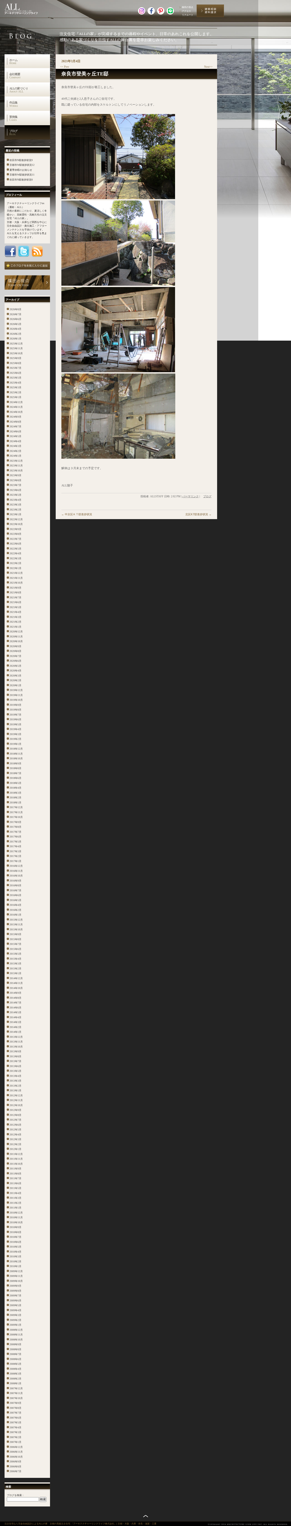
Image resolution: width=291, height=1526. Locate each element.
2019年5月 (15, 724)
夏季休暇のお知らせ (21, 169)
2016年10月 (16, 875)
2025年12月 (16, 343)
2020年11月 (16, 636)
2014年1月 (15, 1032)
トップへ (146, 1516)
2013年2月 (15, 1085)
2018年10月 (16, 758)
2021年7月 (15, 597)
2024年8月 (15, 421)
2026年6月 (15, 319)
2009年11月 (16, 1276)
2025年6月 (15, 373)
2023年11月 (16, 465)
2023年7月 (15, 485)
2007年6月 (15, 1417)
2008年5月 (15, 1363)
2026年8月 (15, 309)
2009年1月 (15, 1324)
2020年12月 (16, 631)
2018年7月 (15, 773)
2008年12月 (16, 1329)
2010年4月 (15, 1251)
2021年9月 (15, 587)
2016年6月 (15, 895)
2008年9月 (15, 1344)
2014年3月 (15, 1022)
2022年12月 (16, 519)
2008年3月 (15, 1373)
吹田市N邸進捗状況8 (21, 179)
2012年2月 (15, 1144)
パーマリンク (190, 496)
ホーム (13, 61)
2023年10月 (16, 470)
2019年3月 (15, 734)
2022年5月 (15, 548)
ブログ (13, 132)
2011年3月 (15, 1198)
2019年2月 (15, 739)
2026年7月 (15, 314)
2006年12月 (16, 1447)
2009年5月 (15, 1305)
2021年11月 (16, 578)
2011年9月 (15, 1168)
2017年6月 (15, 836)
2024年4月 (15, 441)
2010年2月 (15, 1261)
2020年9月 (15, 646)
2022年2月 (15, 563)
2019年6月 (15, 719)
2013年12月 (16, 1037)
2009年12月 (16, 1271)
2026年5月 (15, 324)
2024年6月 (15, 431)
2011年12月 (16, 1154)
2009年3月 (15, 1315)
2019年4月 (15, 729)
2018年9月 (15, 763)
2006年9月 (15, 1461)
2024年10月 (16, 412)
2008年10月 (16, 1339)
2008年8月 (15, 1349)
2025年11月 (16, 348)
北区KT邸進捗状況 (198, 514)
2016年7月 (15, 890)
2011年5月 (15, 1188)
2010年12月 (16, 1212)
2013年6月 (15, 1066)
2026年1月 (15, 338)
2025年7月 (15, 368)
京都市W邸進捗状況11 (22, 174)
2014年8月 (15, 997)
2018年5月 (15, 783)
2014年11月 (16, 983)
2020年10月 (16, 641)
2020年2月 (15, 680)
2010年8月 (15, 1232)
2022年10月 (16, 524)
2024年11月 (16, 407)
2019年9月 (15, 705)
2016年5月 (15, 900)
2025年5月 (15, 377)
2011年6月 (15, 1183)
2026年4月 (15, 328)
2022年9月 (15, 529)
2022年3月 (15, 558)
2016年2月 (15, 910)
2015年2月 (15, 968)
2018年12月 (16, 748)
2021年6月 (15, 602)
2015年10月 (16, 929)
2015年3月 (15, 963)
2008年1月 (15, 1383)
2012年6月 (15, 1124)
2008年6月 (15, 1359)
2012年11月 (16, 1100)
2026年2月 (15, 333)
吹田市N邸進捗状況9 (21, 160)
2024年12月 (16, 402)
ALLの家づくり (18, 90)
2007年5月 (15, 1422)
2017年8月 (15, 826)
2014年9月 (15, 992)
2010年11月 (16, 1217)
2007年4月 (15, 1427)
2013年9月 (15, 1051)
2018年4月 (15, 787)
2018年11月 (16, 753)
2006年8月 (15, 1466)
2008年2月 (15, 1378)
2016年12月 (16, 866)
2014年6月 (15, 1007)
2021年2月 (15, 621)
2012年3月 (15, 1139)
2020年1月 (15, 685)
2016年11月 (16, 871)
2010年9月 (15, 1227)
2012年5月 (15, 1129)
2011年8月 (15, 1173)
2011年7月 (15, 1178)
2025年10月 (16, 353)
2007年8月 (15, 1408)
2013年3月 (15, 1080)
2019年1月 (15, 744)
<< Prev (64, 66)
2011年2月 (15, 1202)
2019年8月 (15, 709)
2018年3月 (15, 792)
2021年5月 (15, 607)
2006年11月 (16, 1451)
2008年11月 (16, 1334)
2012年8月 (15, 1115)
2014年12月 (16, 978)
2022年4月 (15, 553)
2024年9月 (15, 416)
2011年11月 (16, 1158)
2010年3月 (15, 1256)
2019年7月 (15, 714)
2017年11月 (16, 812)
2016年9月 (15, 880)
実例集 (13, 118)
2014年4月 (15, 1017)
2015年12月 (16, 919)
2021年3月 (15, 617)
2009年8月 (15, 1290)
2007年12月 (16, 1388)
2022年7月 (15, 539)
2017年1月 (15, 861)
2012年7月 (15, 1119)
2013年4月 (15, 1076)
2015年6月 (15, 949)
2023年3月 (15, 504)
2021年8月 (15, 592)
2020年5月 (15, 665)
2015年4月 (15, 958)
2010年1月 (15, 1266)
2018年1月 (15, 802)
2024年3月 (15, 446)
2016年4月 (15, 905)
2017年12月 (16, 807)
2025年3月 (15, 387)
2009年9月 (15, 1285)
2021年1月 (15, 626)
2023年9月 (15, 475)
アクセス (186, 11)
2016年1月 (15, 914)
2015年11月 (16, 924)
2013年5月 (15, 1071)
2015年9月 (15, 934)
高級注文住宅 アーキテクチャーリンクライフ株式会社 (26, 7)
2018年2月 (15, 797)
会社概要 (15, 75)
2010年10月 (16, 1222)
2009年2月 (15, 1320)
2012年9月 (15, 1110)
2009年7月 (15, 1295)
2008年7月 (15, 1354)
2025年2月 (15, 392)
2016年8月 (15, 885)
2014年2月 (15, 1027)
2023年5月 (15, 494)
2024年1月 (15, 455)
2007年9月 (15, 1403)
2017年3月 (15, 851)
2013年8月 (15, 1056)
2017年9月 (15, 822)
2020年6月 (15, 660)
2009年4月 (15, 1310)
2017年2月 (15, 856)
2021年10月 (16, 582)
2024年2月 (15, 451)
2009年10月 (16, 1281)
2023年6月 (15, 490)
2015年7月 (15, 944)
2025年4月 (15, 382)
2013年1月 (15, 1090)
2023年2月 (15, 509)
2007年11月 (16, 1393)
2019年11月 (16, 695)
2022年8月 (15, 534)
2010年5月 (15, 1246)
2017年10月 (16, 817)
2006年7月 (15, 1471)
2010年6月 (15, 1242)
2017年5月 (15, 841)
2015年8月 (15, 939)
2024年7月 (15, 426)
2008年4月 (15, 1368)
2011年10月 (16, 1163)
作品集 (13, 104)
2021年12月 (16, 573)
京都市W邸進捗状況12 (22, 165)
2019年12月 (16, 690)
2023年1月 (15, 514)
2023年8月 (15, 480)
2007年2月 (15, 1437)
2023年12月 (16, 460)
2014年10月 (16, 988)
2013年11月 (16, 1041)
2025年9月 (15, 358)
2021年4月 (15, 612)
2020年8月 (15, 651)
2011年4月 (15, 1193)
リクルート (187, 15)
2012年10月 (16, 1105)
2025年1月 (15, 397)
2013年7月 (15, 1061)
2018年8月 (15, 768)
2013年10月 (16, 1046)
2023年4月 (15, 499)
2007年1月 (15, 1442)
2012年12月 (16, 1095)
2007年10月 (16, 1398)
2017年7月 (15, 831)
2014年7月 (15, 1002)
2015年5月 (15, 953)
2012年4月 (15, 1134)
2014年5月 (15, 1012)
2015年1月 (15, 973)
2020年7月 (15, 656)
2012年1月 (15, 1149)
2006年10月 (16, 1456)
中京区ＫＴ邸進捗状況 (76, 514)
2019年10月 (16, 700)
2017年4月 (15, 846)
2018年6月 (15, 778)
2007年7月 (15, 1412)
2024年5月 (15, 436)
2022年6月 (15, 543)
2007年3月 (15, 1432)
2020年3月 (15, 675)
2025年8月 (15, 363)
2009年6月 (15, 1300)
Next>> (208, 66)
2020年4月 (15, 670)
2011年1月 (15, 1207)
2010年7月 (15, 1237)
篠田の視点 (187, 7)
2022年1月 (15, 568)
